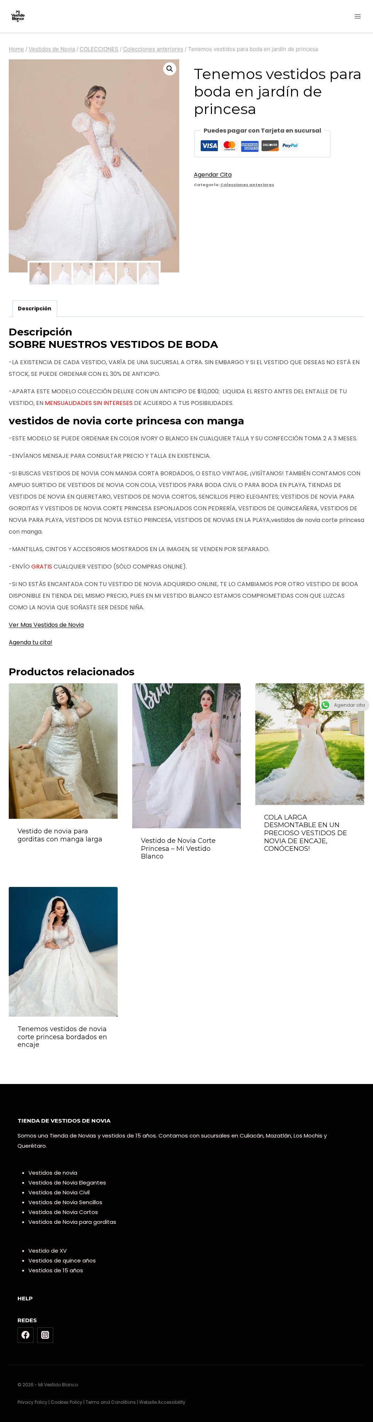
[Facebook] (25, 1335)
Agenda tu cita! (30, 642)
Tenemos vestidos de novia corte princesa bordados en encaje (62, 1037)
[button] (169, 68)
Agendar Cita (213, 174)
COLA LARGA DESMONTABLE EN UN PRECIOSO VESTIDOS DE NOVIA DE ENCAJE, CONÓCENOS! (305, 833)
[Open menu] (357, 16)
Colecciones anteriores (247, 185)
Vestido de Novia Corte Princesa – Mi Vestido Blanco (178, 848)
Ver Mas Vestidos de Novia (46, 625)
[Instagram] (45, 1335)
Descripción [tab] (34, 308)
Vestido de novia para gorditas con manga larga (59, 835)
